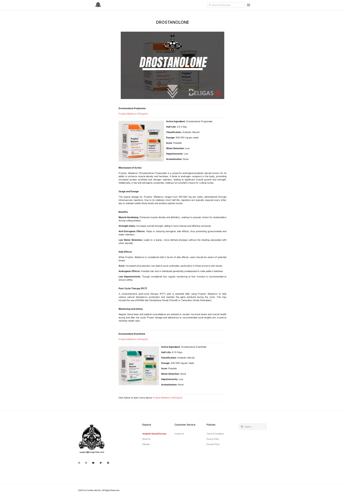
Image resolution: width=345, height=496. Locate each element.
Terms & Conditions (215, 434)
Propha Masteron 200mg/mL (133, 339)
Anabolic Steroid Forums (154, 434)
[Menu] (248, 5)
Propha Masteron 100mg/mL (133, 113)
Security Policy (213, 444)
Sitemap (146, 444)
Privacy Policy (213, 439)
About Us (146, 439)
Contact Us (179, 434)
